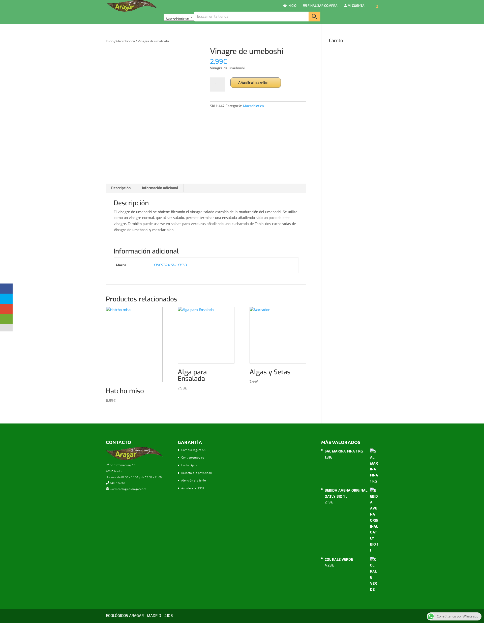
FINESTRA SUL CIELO (170, 265)
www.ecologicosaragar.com (127, 489)
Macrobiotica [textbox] (177, 19)
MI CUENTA (356, 6)
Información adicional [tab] (160, 188)
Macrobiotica (125, 41)
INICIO (291, 6)
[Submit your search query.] (314, 16)
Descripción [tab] (121, 188)
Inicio (109, 41)
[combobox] (179, 17)
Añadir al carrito (252, 82)
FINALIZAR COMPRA (322, 6)
